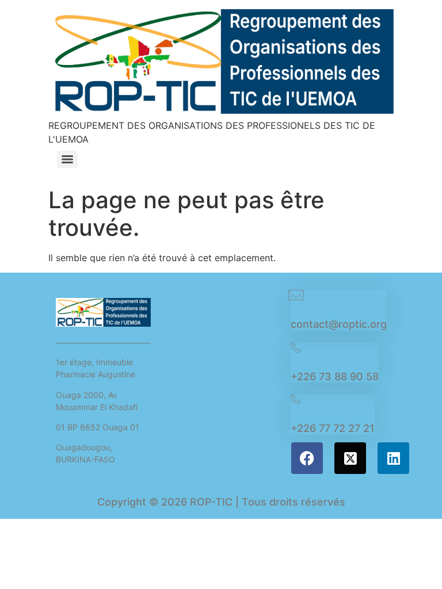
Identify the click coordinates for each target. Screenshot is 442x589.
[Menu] (67, 159)
